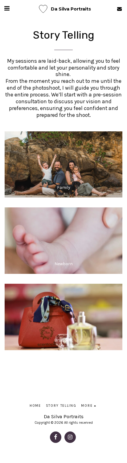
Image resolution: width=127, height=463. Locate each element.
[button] (7, 8)
